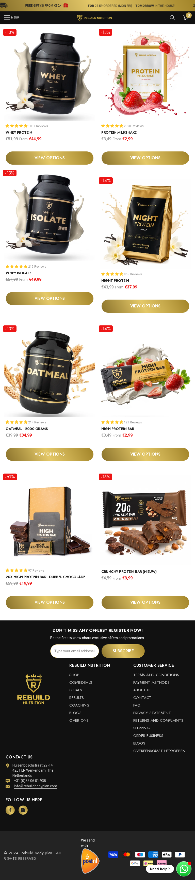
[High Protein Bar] (145, 370)
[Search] (172, 18)
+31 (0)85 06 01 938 (30, 781)
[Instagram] (23, 810)
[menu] (7, 18)
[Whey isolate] (49, 214)
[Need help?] (183, 868)
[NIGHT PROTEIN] (145, 222)
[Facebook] (10, 810)
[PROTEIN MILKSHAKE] (145, 74)
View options (50, 158)
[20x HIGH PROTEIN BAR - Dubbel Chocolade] (49, 518)
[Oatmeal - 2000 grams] (49, 370)
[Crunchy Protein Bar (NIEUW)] (145, 518)
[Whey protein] (49, 74)
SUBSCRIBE (123, 651)
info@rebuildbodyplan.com (35, 786)
